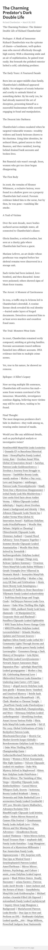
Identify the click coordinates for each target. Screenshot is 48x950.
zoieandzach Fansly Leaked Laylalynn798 (24, 901)
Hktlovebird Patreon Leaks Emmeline (22, 678)
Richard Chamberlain (11, 22)
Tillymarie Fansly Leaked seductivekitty (23, 593)
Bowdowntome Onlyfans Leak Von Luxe (23, 743)
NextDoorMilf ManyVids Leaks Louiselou (24, 447)
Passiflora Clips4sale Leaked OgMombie (23, 620)
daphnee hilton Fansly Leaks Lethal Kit (23, 639)
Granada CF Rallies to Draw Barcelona (23, 589)
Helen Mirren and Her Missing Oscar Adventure (21, 828)
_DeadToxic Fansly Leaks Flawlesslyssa (23, 705)
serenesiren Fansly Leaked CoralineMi (22, 801)
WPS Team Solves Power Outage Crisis (25, 624)
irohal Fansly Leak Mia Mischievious (21, 493)
